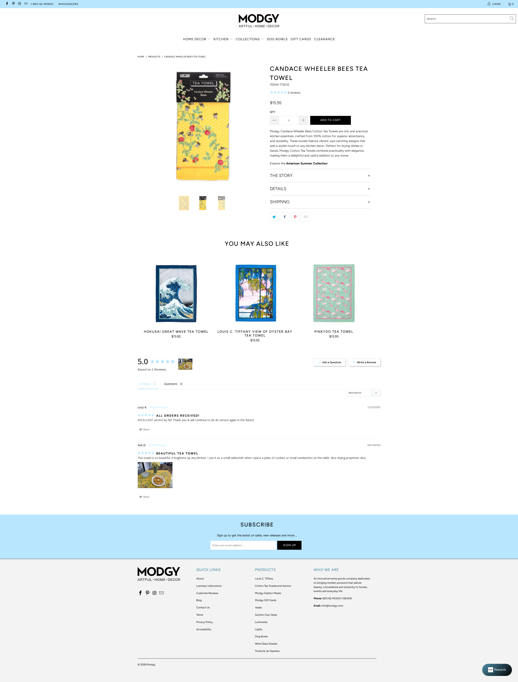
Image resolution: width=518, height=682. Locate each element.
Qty (272, 111)
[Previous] (144, 126)
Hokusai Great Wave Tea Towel (176, 293)
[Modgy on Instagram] (19, 4)
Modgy (151, 664)
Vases (258, 607)
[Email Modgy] (26, 4)
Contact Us (203, 607)
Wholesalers (68, 4)
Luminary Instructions (209, 585)
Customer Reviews (207, 593)
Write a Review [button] (366, 362)
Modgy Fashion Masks (268, 593)
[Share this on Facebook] (284, 217)
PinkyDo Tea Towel (333, 293)
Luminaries (261, 622)
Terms (199, 614)
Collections (248, 39)
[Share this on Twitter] (274, 217)
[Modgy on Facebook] (6, 4)
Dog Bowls (277, 39)
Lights (258, 629)
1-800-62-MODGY (42, 4)
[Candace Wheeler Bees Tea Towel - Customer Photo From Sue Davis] (185, 364)
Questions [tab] (170, 384)
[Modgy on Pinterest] (13, 4)
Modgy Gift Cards (265, 600)
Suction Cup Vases (266, 614)
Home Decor (195, 39)
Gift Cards (301, 39)
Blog (199, 600)
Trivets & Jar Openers (267, 650)
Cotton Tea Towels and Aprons (273, 585)
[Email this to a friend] (305, 217)
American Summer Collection (307, 163)
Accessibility (203, 629)
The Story (281, 175)
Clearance (324, 39)
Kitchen (221, 39)
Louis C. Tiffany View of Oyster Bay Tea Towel (255, 293)
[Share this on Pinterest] (295, 217)
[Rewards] (497, 670)
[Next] (261, 126)
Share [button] (146, 429)
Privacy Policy (204, 622)
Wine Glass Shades (266, 643)
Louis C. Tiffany (264, 578)
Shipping (280, 201)
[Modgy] (259, 19)
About (200, 578)
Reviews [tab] (145, 384)
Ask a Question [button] (331, 362)
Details (278, 188)
